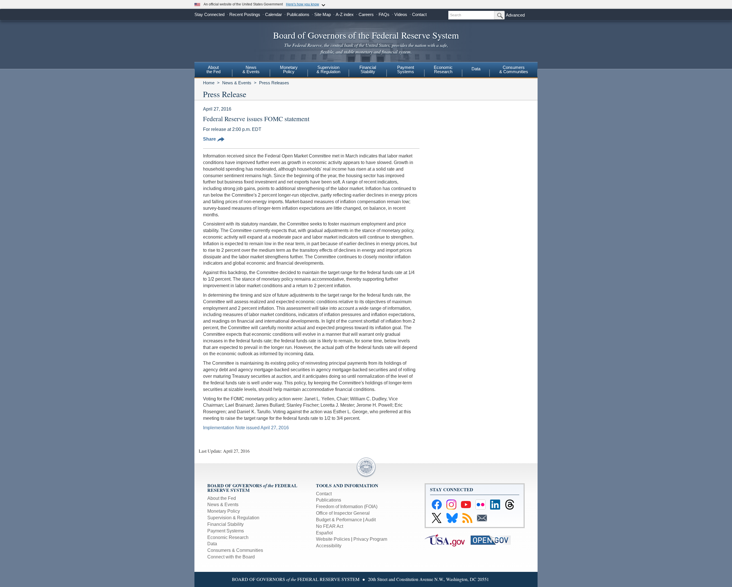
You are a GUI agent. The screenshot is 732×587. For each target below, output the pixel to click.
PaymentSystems (405, 69)
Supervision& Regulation (328, 69)
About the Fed (221, 498)
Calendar (273, 14)
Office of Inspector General (343, 513)
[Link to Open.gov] (493, 539)
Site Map (322, 14)
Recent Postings (244, 14)
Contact (419, 14)
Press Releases (274, 82)
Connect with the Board (231, 556)
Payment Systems (225, 530)
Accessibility (328, 545)
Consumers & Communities (513, 69)
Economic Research (227, 537)
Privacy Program (370, 539)
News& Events (251, 69)
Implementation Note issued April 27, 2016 (246, 427)
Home (208, 82)
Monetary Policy (223, 511)
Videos (400, 14)
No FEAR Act (329, 526)
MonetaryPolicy (289, 69)
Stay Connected (209, 14)
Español (324, 532)
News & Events (236, 82)
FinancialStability (367, 69)
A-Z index (345, 14)
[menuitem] (213, 70)
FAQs (384, 14)
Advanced (515, 15)
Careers (366, 14)
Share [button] (209, 139)
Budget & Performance (339, 519)
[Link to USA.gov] (448, 539)
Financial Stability (225, 524)
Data (476, 68)
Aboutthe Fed (213, 69)
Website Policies (333, 539)
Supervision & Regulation (233, 517)
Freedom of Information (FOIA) (346, 506)
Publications (298, 14)
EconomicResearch (443, 69)
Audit (370, 519)
